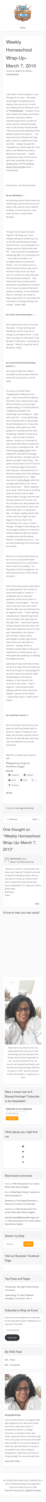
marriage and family (24, 808)
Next (35, 819)
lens (24, 649)
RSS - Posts (10, 1359)
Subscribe (12, 1337)
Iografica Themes (33, 1490)
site (32, 397)
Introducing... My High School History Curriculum (22, 1288)
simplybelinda (12, 74)
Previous (13, 819)
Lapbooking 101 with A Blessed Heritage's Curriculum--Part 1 (19, 1297)
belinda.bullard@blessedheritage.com (22, 1217)
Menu (23, 27)
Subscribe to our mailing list (19, 1109)
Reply (37, 903)
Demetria (9, 1200)
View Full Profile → (13, 1461)
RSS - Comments (12, 1365)
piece (16, 677)
